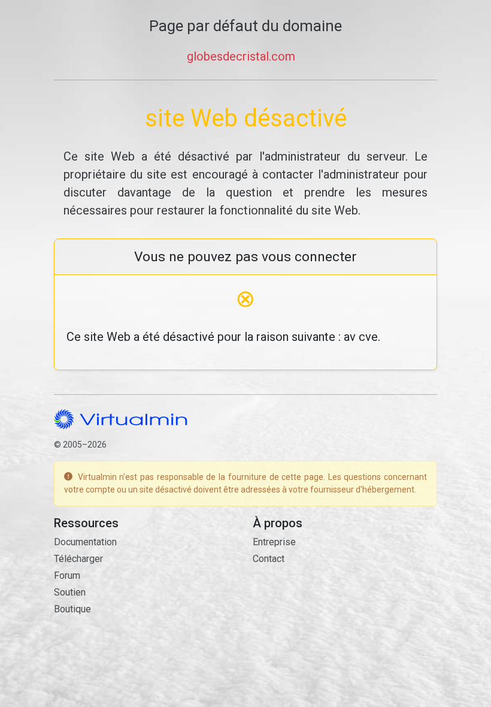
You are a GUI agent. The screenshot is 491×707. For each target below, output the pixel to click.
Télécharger (78, 558)
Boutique (72, 609)
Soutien (70, 592)
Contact (268, 558)
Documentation (85, 542)
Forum (67, 575)
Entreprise (274, 542)
